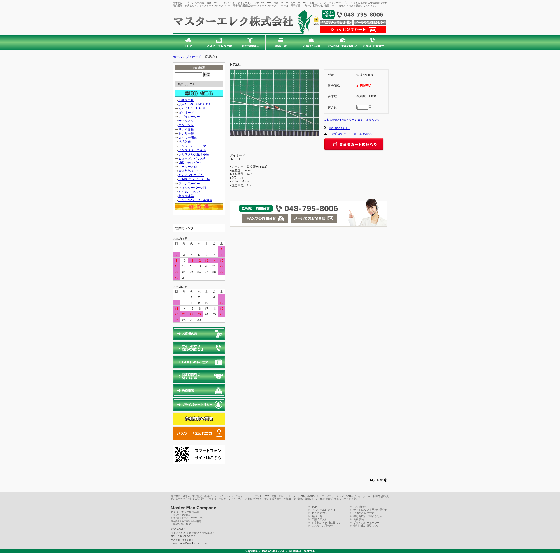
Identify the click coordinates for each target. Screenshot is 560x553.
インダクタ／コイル (192, 150)
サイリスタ (186, 120)
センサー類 (186, 133)
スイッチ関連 (187, 137)
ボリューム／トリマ (192, 146)
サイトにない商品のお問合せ (370, 509)
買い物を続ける (339, 128)
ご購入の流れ (319, 519)
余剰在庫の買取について (367, 525)
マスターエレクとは (323, 509)
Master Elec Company (193, 507)
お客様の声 (359, 506)
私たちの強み (319, 513)
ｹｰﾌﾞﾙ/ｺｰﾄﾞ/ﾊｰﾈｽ (189, 191)
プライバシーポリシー (366, 522)
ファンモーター (189, 183)
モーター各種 (187, 166)
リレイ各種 (186, 129)
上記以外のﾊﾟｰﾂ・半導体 (195, 200)
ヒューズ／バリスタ (192, 158)
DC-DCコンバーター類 (194, 179)
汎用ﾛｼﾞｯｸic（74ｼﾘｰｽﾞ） (195, 104)
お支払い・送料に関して (326, 522)
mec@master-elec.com (193, 543)
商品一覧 (317, 516)
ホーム (177, 56)
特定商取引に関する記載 (367, 516)
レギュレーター (189, 116)
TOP (314, 506)
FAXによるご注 (362, 513)
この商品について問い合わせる (350, 134)
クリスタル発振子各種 (193, 154)
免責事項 (358, 519)
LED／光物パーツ (190, 162)
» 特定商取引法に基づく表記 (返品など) (351, 120)
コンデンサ (186, 125)
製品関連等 (186, 196)
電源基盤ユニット (190, 170)
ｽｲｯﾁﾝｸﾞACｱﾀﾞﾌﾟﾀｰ (191, 175)
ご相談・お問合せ (322, 525)
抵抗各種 (184, 141)
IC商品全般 (186, 100)
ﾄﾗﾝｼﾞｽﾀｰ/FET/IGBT (192, 108)
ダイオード (193, 56)
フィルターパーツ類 (192, 187)
